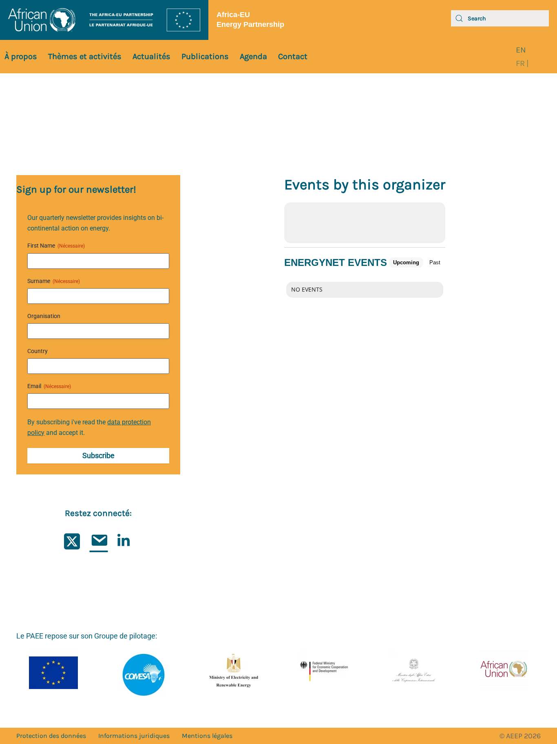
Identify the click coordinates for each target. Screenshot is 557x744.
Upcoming (406, 262)
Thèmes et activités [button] (85, 56)
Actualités (151, 56)
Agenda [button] (253, 56)
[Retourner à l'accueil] (104, 20)
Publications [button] (205, 56)
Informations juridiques (134, 736)
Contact (292, 56)
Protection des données (51, 736)
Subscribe (98, 455)
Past (434, 262)
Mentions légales (207, 736)
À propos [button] (20, 56)
